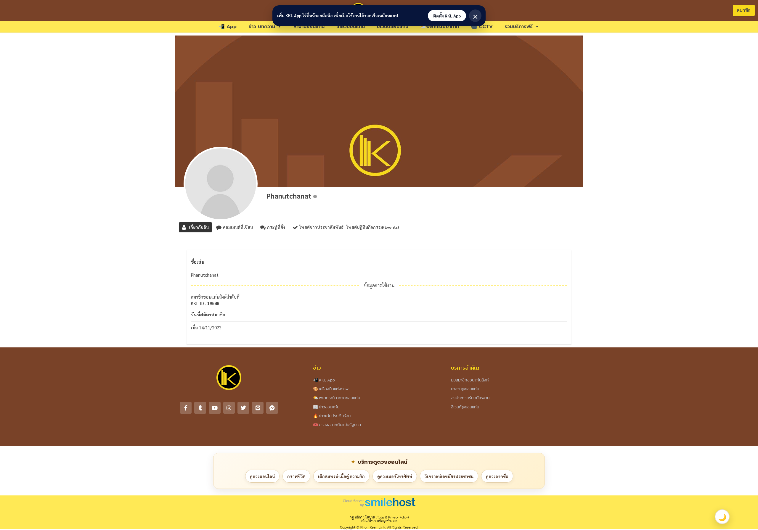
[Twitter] (243, 408)
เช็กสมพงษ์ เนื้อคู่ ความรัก (341, 476)
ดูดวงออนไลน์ (262, 476)
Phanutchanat (288, 195)
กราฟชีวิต (296, 476)
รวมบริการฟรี (519, 26)
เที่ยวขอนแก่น (350, 26)
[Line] (258, 408)
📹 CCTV (482, 26)
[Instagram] (229, 408)
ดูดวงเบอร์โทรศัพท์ (394, 476)
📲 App (228, 26)
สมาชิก (743, 10)
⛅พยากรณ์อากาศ (439, 26)
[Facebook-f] (186, 408)
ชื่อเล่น (198, 262)
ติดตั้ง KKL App (447, 15)
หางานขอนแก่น (309, 26)
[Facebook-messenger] (272, 408)
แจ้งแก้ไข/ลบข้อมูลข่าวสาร (379, 520)
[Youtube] (215, 408)
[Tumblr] (200, 408)
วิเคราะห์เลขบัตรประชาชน (449, 476)
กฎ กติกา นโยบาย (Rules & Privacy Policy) (379, 517)
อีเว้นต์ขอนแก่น (392, 26)
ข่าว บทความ (261, 26)
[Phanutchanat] (221, 184)
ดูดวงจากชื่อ (497, 476)
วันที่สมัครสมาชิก (208, 314)
